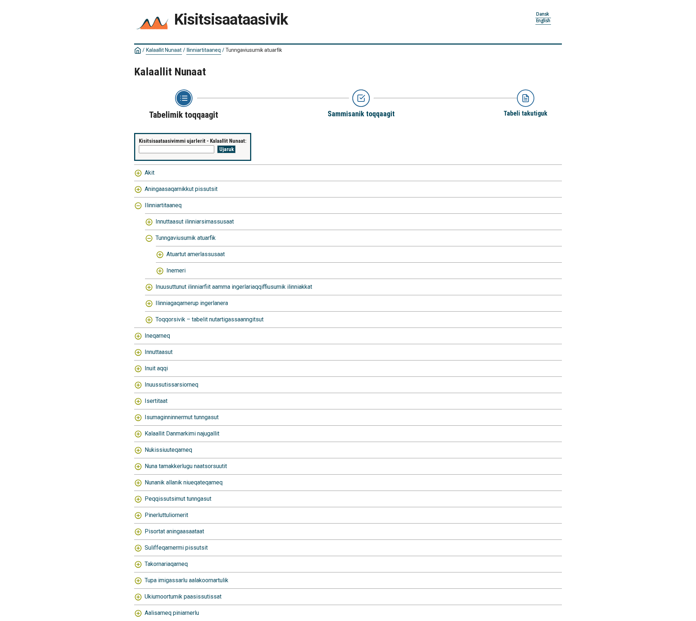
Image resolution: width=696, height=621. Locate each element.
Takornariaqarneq (166, 563)
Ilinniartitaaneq (204, 50)
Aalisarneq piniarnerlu (172, 612)
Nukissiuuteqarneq (168, 449)
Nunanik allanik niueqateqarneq (184, 482)
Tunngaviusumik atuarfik (186, 237)
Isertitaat (156, 400)
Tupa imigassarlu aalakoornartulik (186, 580)
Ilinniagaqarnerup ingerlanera (192, 303)
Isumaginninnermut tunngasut (182, 417)
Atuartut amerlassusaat (195, 254)
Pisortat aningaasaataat (174, 531)
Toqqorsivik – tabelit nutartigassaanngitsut (210, 319)
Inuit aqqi (156, 368)
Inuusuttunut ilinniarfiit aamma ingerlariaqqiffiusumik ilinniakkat (234, 286)
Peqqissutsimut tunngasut (178, 498)
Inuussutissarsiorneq (171, 384)
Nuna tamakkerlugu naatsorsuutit (186, 466)
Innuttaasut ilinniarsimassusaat (195, 221)
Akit (149, 172)
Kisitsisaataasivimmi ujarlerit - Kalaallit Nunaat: (192, 141)
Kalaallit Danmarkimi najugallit (182, 433)
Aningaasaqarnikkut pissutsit (181, 189)
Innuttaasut (159, 352)
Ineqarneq (157, 335)
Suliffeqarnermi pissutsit (176, 547)
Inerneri (176, 270)
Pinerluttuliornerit (166, 515)
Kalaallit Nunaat (164, 50)
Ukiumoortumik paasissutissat (183, 596)
